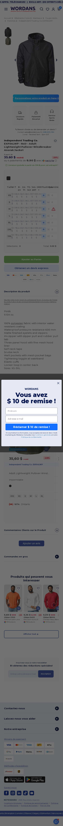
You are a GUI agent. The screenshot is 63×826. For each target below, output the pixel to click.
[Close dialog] (58, 383)
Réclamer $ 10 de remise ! (31, 427)
